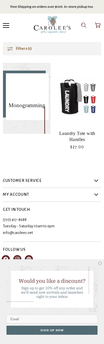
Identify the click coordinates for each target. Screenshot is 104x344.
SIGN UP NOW (52, 330)
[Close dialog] (100, 263)
